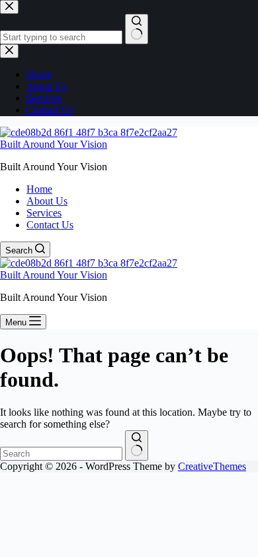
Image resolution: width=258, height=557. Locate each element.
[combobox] (61, 454)
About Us (46, 201)
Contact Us (49, 224)
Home (39, 189)
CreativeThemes (212, 466)
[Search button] (136, 445)
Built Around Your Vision (53, 144)
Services (44, 212)
